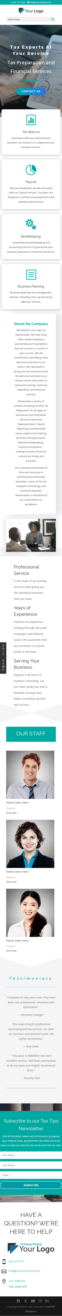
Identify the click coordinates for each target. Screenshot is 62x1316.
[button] (52, 21)
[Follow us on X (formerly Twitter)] (25, 1301)
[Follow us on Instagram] (40, 1301)
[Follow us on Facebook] (18, 1301)
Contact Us (31, 91)
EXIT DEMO (3, 657)
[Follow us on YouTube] (33, 1301)
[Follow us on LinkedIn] (47, 1301)
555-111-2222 (19, 2)
